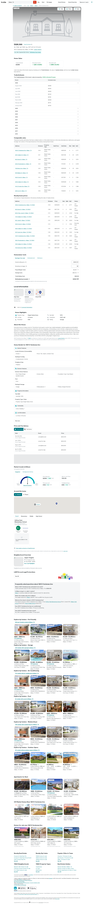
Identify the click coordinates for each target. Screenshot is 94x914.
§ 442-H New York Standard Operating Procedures (23, 880)
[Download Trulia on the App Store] (22, 888)
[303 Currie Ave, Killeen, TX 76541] (71, 832)
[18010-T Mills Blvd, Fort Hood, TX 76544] (22, 655)
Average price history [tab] (28, 471)
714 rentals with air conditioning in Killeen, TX (27, 673)
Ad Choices (75, 893)
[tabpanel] (47, 271)
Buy (39, 2)
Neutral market (27, 485)
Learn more (66, 551)
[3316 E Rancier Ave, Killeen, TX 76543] (38, 784)
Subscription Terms (59, 893)
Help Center (41, 902)
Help (65, 893)
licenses (50, 878)
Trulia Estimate (20, 77)
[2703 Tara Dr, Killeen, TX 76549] (70, 757)
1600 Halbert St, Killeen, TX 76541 (23, 228)
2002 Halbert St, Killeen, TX (22, 182)
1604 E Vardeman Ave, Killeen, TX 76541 (25, 205)
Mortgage (49, 2)
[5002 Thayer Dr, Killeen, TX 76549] (38, 655)
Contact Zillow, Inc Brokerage (20, 884)
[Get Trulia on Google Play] (31, 888)
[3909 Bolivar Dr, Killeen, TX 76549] (54, 757)
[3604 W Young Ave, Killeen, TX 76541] (54, 655)
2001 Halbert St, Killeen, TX (21, 155)
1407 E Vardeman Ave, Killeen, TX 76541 (25, 236)
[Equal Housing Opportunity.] (30, 902)
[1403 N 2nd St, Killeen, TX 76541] (22, 629)
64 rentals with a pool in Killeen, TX (24, 699)
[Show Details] (78, 83)
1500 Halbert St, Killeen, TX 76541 (23, 244)
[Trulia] (15, 888)
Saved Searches (72, 2)
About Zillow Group (23, 893)
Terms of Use (53, 893)
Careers (37, 893)
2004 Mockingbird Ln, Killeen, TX (23, 164)
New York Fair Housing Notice (19, 881)
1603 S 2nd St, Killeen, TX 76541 (23, 224)
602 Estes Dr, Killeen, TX (21, 159)
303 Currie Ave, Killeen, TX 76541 (23, 232)
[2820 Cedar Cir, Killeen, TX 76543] (54, 629)
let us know (57, 898)
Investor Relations (47, 893)
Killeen (31, 5)
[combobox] (22, 2)
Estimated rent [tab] (31, 258)
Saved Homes (61, 2)
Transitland (31, 874)
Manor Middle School (30, 603)
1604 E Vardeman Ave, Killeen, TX (23, 150)
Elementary (24, 516)
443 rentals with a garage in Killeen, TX (25, 647)
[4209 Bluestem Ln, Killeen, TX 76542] (38, 809)
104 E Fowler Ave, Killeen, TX (22, 186)
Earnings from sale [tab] (20, 258)
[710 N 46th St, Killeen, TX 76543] (70, 706)
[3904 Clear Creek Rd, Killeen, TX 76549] (38, 629)
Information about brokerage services (22, 882)
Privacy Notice (69, 893)
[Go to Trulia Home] (4, 2)
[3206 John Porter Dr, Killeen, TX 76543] (70, 655)
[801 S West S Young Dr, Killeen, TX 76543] (22, 784)
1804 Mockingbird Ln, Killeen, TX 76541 (24, 240)
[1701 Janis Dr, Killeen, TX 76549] (22, 809)
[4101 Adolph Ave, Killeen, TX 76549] (55, 809)
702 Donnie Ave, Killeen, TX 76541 (23, 247)
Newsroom (41, 893)
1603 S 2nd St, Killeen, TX (21, 177)
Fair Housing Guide (31, 893)
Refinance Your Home (35, 52)
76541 (36, 5)
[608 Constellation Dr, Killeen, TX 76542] (71, 809)
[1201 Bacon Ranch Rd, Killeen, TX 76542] (71, 784)
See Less (18, 420)
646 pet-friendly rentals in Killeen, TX (25, 622)
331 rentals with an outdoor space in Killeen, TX (27, 750)
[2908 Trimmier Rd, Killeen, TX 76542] (55, 784)
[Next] (79, 634)
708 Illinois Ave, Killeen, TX (21, 168)
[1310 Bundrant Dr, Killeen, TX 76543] (54, 706)
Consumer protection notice (35, 882)
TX (28, 5)
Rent (43, 2)
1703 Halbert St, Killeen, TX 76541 (23, 216)
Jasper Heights (37, 49)
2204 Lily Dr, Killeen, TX (21, 191)
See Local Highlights (29, 563)
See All (17, 576)
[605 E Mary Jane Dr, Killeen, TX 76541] (38, 832)
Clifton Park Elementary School (53, 601)
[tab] (18, 429)
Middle (31, 516)
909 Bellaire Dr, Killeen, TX (21, 173)
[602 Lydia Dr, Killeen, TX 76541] (22, 832)
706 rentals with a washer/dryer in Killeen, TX (27, 724)
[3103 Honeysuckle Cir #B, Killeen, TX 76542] (38, 757)
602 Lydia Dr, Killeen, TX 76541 (22, 220)
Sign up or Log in (84, 2)
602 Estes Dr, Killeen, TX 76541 (23, 209)
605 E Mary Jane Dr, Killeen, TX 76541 (24, 213)
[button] (34, 2)
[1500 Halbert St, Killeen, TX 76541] (55, 832)
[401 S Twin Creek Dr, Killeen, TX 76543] (70, 629)
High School (39, 516)
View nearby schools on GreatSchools (25, 548)
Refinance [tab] (39, 258)
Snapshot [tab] (17, 472)
